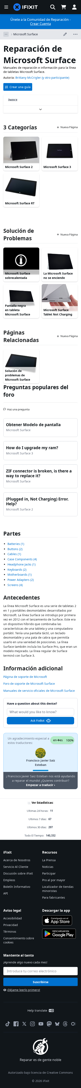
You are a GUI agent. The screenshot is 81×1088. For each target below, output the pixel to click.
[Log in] (74, 7)
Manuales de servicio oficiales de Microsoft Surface (39, 691)
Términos (9, 931)
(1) (15, 544)
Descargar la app (56, 910)
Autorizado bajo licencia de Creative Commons (40, 1073)
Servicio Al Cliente (15, 867)
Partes (12, 533)
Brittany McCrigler (28, 78)
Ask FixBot (37, 720)
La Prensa (49, 860)
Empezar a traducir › (40, 785)
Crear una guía (20, 87)
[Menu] (6, 7)
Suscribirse (40, 982)
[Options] (6, 34)
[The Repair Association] (73, 1023)
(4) (22, 559)
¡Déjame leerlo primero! (23, 990)
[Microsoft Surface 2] (21, 150)
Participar (49, 873)
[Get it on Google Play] (59, 934)
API (5, 893)
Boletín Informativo (16, 887)
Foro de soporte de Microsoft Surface (29, 684)
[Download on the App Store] (57, 920)
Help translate (37, 1010)
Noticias (47, 867)
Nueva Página (69, 127)
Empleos (9, 880)
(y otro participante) (55, 78)
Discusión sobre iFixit (18, 873)
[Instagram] (32, 1023)
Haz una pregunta (18, 407)
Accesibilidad (12, 918)
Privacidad (10, 925)
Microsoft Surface (25, 34)
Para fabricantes (53, 897)
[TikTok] (7, 1023)
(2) (14, 549)
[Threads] (65, 1023)
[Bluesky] (57, 1024)
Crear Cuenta (40, 23)
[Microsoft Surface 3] (60, 150)
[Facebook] (16, 1023)
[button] (53, 7)
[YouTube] (40, 1023)
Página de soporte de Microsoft (25, 677)
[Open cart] (63, 7)
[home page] (25, 7)
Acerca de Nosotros (16, 860)
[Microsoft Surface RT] (21, 186)
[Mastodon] (49, 1023)
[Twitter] (24, 1023)
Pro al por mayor (53, 880)
